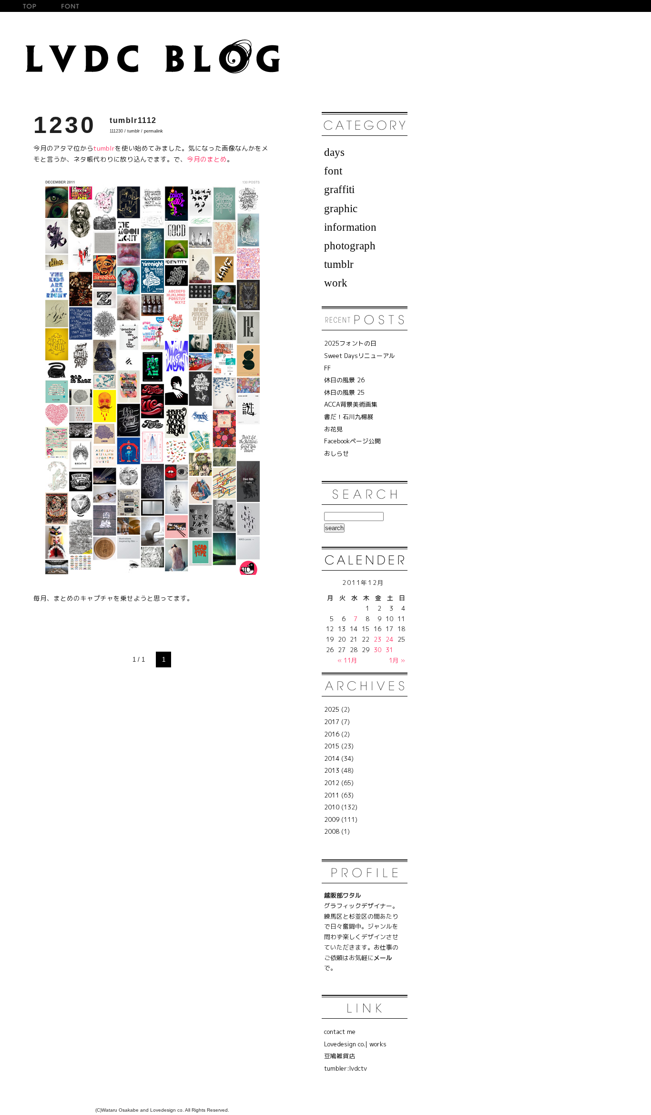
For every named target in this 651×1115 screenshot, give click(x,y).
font (333, 170)
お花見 (333, 429)
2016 (331, 734)
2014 (331, 758)
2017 (331, 721)
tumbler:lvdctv (345, 1068)
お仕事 (383, 947)
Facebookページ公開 (352, 441)
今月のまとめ (207, 159)
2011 (331, 795)
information (350, 227)
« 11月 (347, 660)
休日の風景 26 (344, 380)
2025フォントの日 (350, 343)
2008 (331, 831)
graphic (340, 208)
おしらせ (336, 453)
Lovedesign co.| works (355, 1044)
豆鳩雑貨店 (339, 1056)
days (334, 152)
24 (389, 639)
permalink (153, 131)
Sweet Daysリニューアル (359, 355)
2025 (331, 709)
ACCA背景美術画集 (350, 404)
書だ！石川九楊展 (349, 416)
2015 (331, 746)
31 (389, 649)
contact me (340, 1031)
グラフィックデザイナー (358, 905)
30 (377, 649)
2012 (331, 782)
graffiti (339, 189)
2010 (331, 807)
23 (377, 639)
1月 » (397, 660)
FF (327, 368)
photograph (350, 245)
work (335, 282)
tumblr (133, 131)
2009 (331, 819)
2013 (331, 770)
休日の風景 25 (344, 392)
